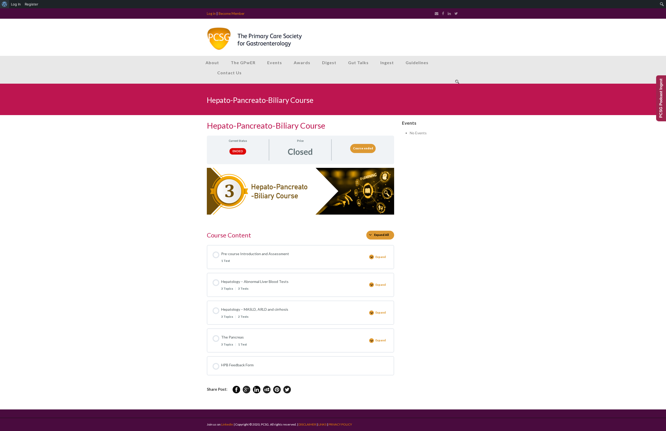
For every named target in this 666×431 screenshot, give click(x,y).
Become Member (232, 13)
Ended (238, 151)
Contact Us (229, 72)
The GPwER (243, 62)
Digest (329, 62)
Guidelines (417, 62)
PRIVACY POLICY (340, 424)
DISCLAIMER (307, 424)
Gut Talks (358, 62)
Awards (302, 62)
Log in (211, 13)
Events (274, 62)
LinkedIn (227, 424)
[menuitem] (4, 4)
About (212, 62)
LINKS (322, 424)
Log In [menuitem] (16, 4)
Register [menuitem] (31, 4)
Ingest (387, 62)
